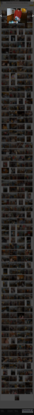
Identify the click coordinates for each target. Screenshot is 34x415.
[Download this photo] (31, 0)
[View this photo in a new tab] (32, 0)
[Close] (33, 0)
